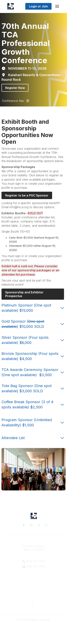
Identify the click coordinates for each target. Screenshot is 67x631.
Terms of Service (44, 603)
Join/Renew (33, 588)
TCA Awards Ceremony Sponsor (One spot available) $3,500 (29, 372)
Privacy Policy (20, 603)
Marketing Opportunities (33, 592)
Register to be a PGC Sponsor (26, 195)
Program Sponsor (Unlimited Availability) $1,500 (26, 422)
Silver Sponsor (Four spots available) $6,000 (25, 340)
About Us (33, 585)
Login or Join (38, 6)
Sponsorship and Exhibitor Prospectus (24, 294)
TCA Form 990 (21, 607)
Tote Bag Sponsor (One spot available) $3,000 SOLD (26, 388)
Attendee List (13, 438)
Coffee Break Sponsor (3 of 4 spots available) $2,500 (27, 404)
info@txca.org (35, 572)
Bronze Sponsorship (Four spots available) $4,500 (29, 356)
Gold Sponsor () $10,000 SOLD (22, 324)
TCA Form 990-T (44, 607)
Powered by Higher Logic (33, 626)
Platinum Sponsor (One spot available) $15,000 (26, 308)
